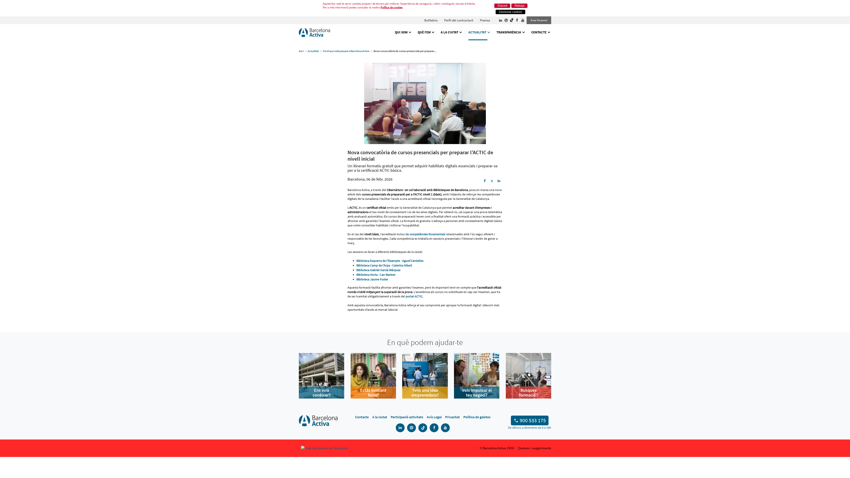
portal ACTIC (414, 296)
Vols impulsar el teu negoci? (477, 392)
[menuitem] (431, 20)
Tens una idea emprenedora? (425, 392)
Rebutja (519, 5)
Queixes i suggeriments (534, 448)
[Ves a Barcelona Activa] (314, 32)
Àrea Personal (539, 20)
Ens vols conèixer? (322, 392)
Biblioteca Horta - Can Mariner (376, 275)
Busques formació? (528, 392)
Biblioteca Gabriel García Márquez (378, 270)
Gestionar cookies (510, 11)
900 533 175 (533, 420)
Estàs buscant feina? (373, 392)
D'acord (502, 5)
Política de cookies (391, 7)
